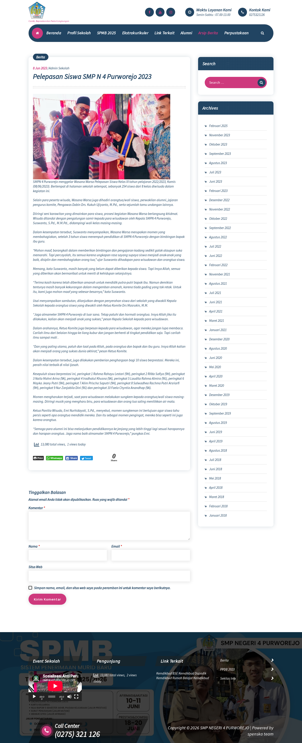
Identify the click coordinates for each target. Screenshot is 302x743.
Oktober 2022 (218, 218)
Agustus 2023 (218, 163)
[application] (55, 686)
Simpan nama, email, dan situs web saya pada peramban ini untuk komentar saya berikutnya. (102, 588)
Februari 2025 (218, 126)
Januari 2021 (218, 330)
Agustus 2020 (218, 348)
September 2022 (220, 228)
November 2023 (219, 135)
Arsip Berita (208, 32)
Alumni (186, 32)
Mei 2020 (215, 367)
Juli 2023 (215, 172)
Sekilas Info (228, 678)
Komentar (37, 508)
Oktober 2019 (218, 404)
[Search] (262, 83)
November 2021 (219, 274)
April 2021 (215, 311)
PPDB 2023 (227, 669)
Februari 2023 (218, 191)
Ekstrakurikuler (135, 32)
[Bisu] (69, 696)
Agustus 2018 (218, 450)
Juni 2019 (215, 432)
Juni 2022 (215, 256)
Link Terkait (164, 32)
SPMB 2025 (106, 32)
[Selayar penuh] (76, 696)
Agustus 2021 (218, 283)
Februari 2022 (218, 265)
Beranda (53, 32)
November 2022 (219, 209)
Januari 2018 (218, 515)
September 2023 (220, 154)
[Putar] (34, 696)
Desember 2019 (219, 395)
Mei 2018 (215, 478)
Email (116, 546)
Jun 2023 (40, 68)
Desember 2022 (219, 200)
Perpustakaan (236, 32)
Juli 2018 (215, 460)
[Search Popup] (262, 33)
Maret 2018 (216, 497)
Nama (34, 546)
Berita (40, 57)
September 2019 (220, 413)
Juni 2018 (215, 469)
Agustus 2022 (218, 237)
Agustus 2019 (218, 423)
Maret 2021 (216, 320)
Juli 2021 (215, 293)
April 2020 (215, 376)
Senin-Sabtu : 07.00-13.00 (213, 15)
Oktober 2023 (218, 144)
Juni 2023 (215, 181)
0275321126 (257, 15)
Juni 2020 (215, 358)
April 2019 (215, 441)
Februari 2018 (218, 506)
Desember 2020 (219, 339)
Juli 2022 (215, 246)
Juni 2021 (215, 302)
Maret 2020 (216, 385)
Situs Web (35, 567)
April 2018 (215, 487)
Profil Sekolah (79, 32)
